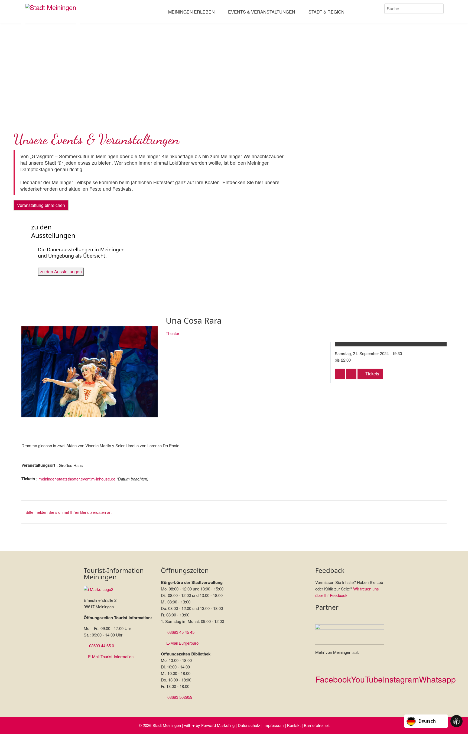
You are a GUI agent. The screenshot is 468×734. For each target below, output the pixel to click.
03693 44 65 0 (101, 645)
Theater (172, 333)
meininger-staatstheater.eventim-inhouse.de (76, 479)
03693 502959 (179, 697)
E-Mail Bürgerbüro (182, 643)
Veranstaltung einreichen (41, 205)
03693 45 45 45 (180, 632)
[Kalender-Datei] (340, 374)
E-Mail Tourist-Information (111, 656)
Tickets (371, 374)
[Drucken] (351, 374)
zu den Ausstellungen (61, 271)
